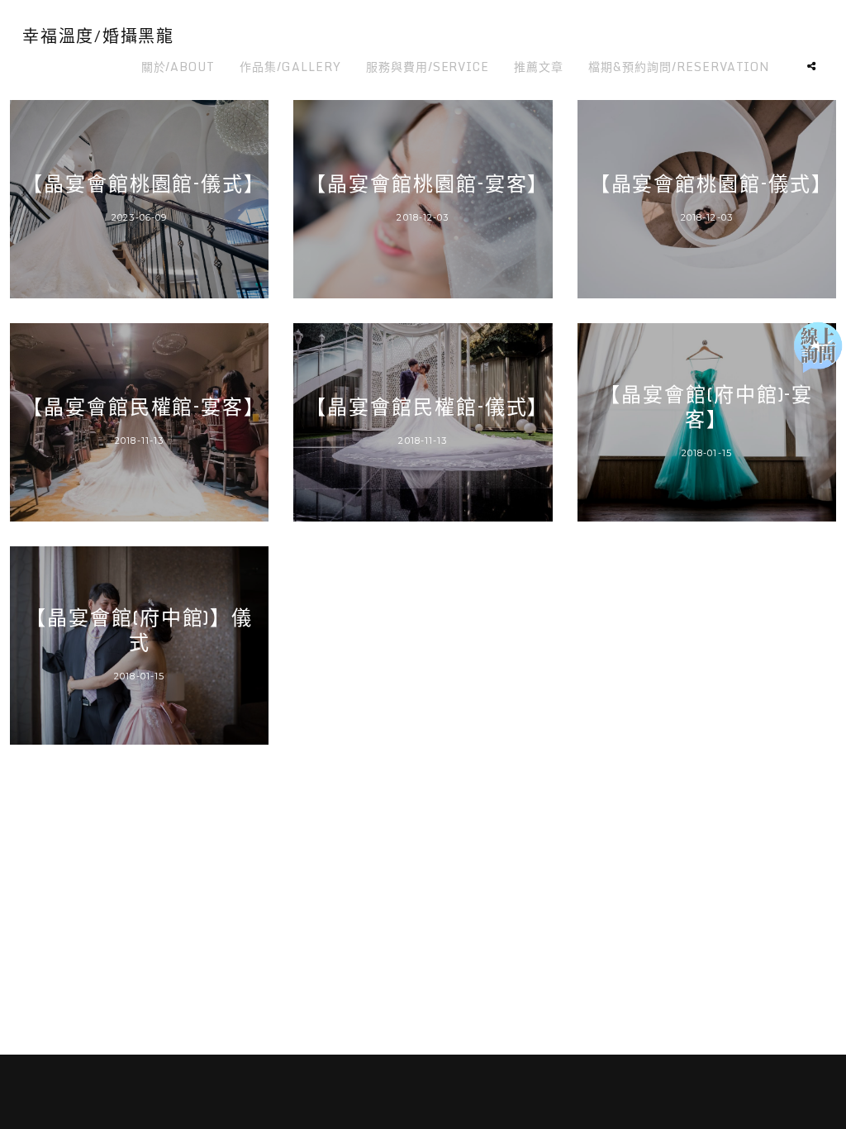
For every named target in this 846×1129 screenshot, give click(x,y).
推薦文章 (538, 66)
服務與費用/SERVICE (427, 66)
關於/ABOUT (178, 66)
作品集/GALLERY (290, 66)
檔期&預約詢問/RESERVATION (679, 66)
